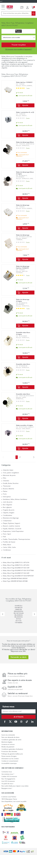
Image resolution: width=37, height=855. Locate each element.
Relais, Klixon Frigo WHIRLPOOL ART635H (16, 565)
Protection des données (9, 751)
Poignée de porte (8, 510)
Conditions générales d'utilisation (12, 749)
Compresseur (7, 520)
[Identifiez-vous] (27, 7)
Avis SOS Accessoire (8, 781)
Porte (5, 494)
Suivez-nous (8, 707)
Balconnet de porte (9, 475)
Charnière (6, 480)
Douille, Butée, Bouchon (10, 483)
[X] (10, 722)
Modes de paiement (7, 747)
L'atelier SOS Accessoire (9, 776)
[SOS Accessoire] (10, 7)
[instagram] (21, 722)
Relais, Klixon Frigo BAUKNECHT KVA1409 (16, 573)
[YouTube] (16, 722)
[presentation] (2, 614)
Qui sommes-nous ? (7, 774)
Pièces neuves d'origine (8, 756)
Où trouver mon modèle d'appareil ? (18, 49)
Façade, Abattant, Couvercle (12, 528)
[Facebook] (4, 722)
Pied (4, 536)
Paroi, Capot (7, 534)
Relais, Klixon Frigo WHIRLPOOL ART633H (16, 562)
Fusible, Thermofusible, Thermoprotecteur (16, 539)
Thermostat (6, 486)
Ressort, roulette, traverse (11, 526)
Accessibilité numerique (9, 763)
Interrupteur (7, 496)
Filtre (4, 478)
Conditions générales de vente (11, 739)
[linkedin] (32, 722)
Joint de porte (7, 502)
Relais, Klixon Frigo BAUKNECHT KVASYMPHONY (18, 576)
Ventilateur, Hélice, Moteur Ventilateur (15, 499)
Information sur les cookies (10, 758)
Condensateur (7, 515)
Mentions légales (6, 742)
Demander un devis (18, 657)
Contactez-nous (6, 772)
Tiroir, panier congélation (11, 472)
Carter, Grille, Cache (9, 547)
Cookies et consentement (9, 761)
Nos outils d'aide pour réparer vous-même (14, 786)
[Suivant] (33, 457)
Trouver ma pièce (18, 45)
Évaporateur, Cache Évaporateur (13, 531)
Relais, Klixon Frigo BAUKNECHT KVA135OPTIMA (18, 570)
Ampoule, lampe (8, 470)
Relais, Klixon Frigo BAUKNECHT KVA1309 (16, 568)
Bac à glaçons (7, 507)
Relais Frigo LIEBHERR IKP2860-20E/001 (15, 578)
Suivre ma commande (8, 735)
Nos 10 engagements (8, 779)
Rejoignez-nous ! (6, 788)
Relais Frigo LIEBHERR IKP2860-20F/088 (15, 581)
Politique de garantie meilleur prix (12, 754)
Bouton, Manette (8, 488)
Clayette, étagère (8, 512)
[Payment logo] (18, 851)
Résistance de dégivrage (11, 518)
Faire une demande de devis (10, 737)
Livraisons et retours (8, 744)
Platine (5, 491)
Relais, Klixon (7, 544)
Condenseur (7, 550)
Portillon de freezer (9, 542)
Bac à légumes (7, 504)
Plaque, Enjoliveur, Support (11, 523)
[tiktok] (27, 722)
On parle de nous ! (7, 783)
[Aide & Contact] (22, 7)
